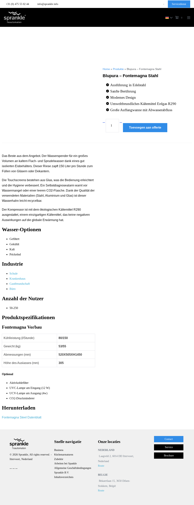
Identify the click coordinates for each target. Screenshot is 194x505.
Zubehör (58, 459)
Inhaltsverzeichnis (63, 477)
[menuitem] (168, 17)
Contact (169, 439)
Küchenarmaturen (63, 454)
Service (169, 447)
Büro (12, 288)
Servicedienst (179, 4)
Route (101, 465)
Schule (13, 273)
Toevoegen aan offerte (145, 127)
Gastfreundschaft (19, 283)
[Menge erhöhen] (121, 122)
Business (58, 450)
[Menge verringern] (104, 122)
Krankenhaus (17, 278)
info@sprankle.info (47, 4)
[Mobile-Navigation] (188, 17)
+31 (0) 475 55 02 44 (17, 4)
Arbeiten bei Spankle (65, 463)
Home (106, 69)
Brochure (169, 455)
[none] (168, 17)
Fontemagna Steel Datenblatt (21, 417)
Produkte (118, 69)
